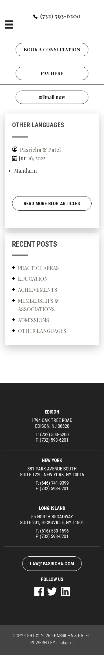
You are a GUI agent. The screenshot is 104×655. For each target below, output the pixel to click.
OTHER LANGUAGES (42, 330)
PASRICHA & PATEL (72, 635)
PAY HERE (52, 73)
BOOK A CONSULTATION (52, 49)
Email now (53, 97)
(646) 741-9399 (54, 483)
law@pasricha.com (52, 563)
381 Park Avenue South (52, 471)
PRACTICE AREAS (38, 267)
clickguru (65, 642)
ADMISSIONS (33, 320)
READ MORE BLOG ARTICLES (52, 203)
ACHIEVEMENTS (37, 289)
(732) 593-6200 (60, 16)
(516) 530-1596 (54, 531)
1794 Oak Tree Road (52, 423)
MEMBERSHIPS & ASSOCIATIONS (38, 305)
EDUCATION (33, 278)
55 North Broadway (52, 519)
